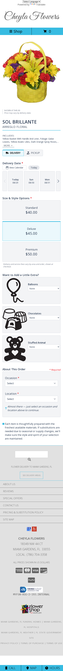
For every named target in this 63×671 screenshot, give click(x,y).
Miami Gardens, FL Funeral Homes (21, 621)
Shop (18, 31)
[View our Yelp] (34, 530)
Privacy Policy (9, 643)
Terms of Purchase (32, 643)
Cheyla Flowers (31, 17)
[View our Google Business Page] (28, 530)
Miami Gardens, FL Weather (17, 632)
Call (11, 668)
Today (34, 167)
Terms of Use (54, 643)
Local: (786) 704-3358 (31, 554)
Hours (54, 668)
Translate (40, 4)
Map (33, 668)
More (7, 145)
